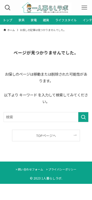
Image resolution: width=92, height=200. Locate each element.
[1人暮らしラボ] (45, 7)
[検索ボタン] (7, 7)
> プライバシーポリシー (61, 169)
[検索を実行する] (83, 117)
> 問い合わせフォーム (29, 169)
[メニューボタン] (84, 7)
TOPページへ (46, 135)
